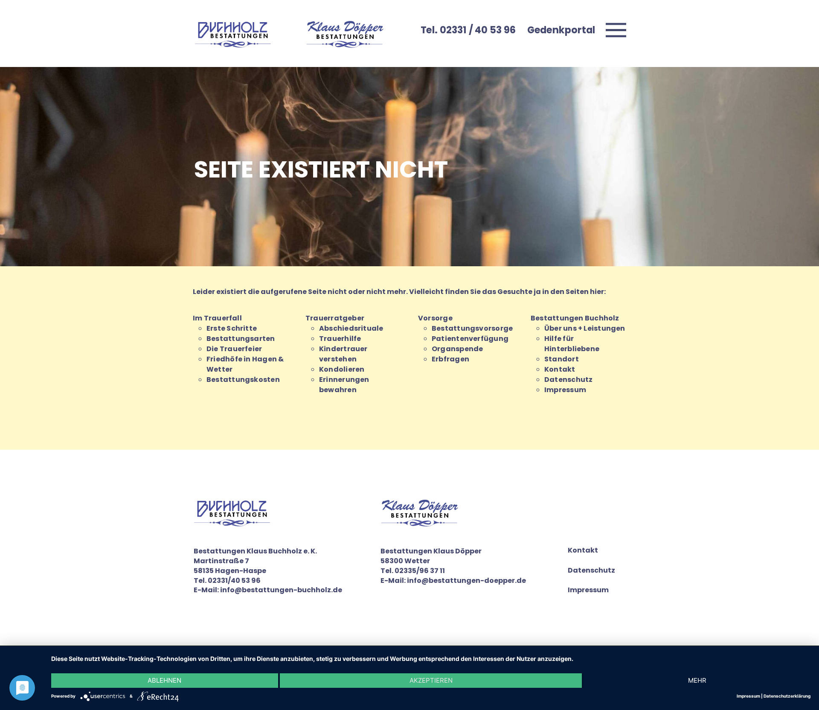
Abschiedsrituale (351, 328)
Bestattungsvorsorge (472, 328)
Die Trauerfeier (234, 349)
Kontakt (559, 369)
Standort (561, 359)
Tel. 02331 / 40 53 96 (468, 30)
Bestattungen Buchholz (575, 318)
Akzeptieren (431, 680)
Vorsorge (435, 318)
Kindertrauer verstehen (343, 354)
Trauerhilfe (340, 338)
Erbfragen (450, 359)
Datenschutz (568, 379)
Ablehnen (164, 680)
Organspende (457, 349)
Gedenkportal (561, 30)
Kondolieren (341, 369)
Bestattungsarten (240, 338)
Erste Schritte (231, 328)
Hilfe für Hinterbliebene (571, 344)
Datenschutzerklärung (787, 695)
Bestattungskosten (243, 379)
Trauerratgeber (334, 318)
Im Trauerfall (217, 318)
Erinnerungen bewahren (344, 385)
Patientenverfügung (470, 338)
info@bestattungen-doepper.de (466, 580)
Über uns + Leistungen (584, 328)
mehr (697, 680)
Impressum (565, 390)
